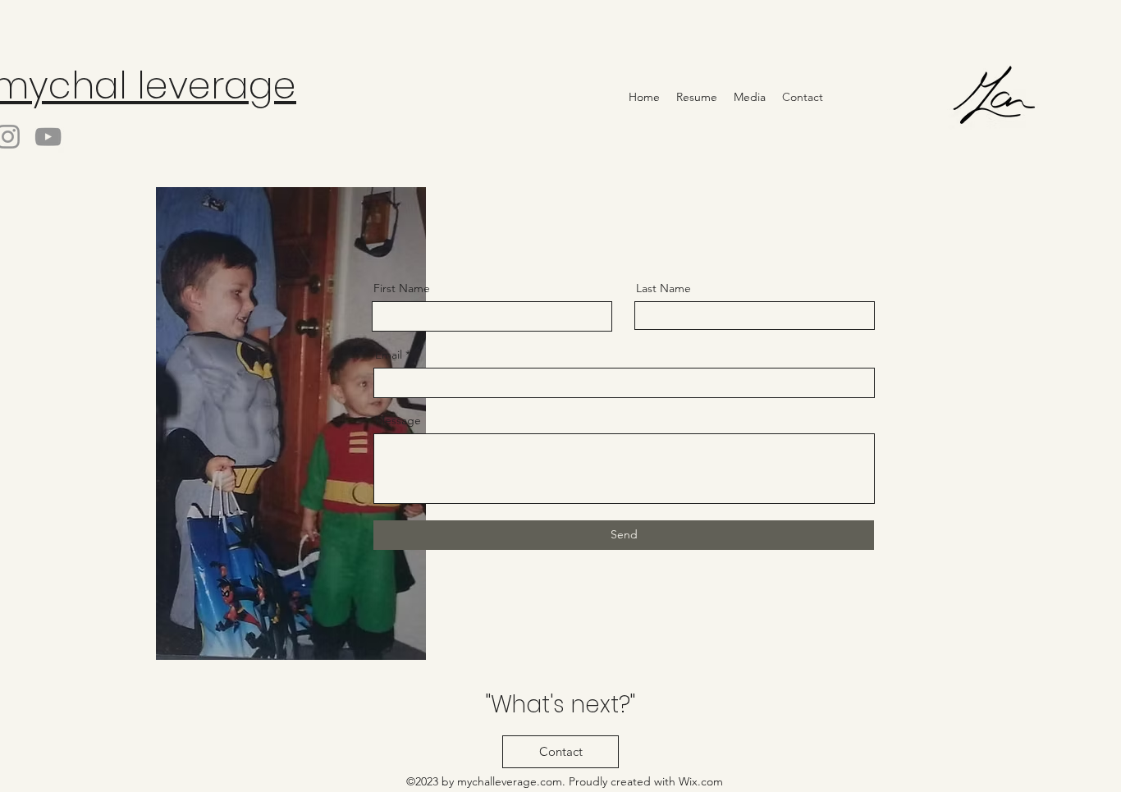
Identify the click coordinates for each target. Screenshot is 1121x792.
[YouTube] (48, 137)
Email (388, 354)
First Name (401, 288)
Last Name (663, 288)
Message (398, 420)
